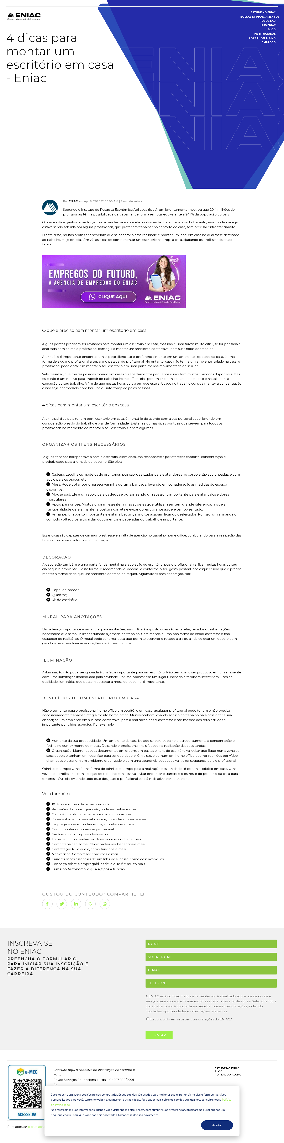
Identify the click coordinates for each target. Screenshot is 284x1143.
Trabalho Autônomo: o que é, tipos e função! (89, 869)
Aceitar (217, 1125)
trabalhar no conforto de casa (161, 227)
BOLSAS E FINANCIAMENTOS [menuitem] (258, 16)
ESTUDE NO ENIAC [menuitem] (263, 12)
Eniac (73, 201)
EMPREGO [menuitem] (269, 42)
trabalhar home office (121, 379)
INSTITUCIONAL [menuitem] (265, 33)
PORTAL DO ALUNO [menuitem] (262, 38)
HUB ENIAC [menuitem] (268, 25)
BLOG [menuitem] (272, 29)
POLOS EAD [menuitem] (268, 20)
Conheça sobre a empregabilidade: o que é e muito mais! (99, 864)
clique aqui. (37, 1127)
